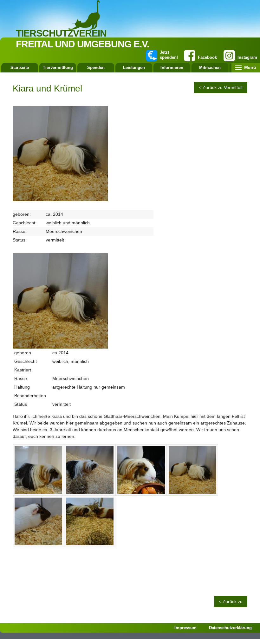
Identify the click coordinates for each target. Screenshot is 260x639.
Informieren (171, 67)
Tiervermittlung (58, 67)
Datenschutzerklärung (230, 627)
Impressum (185, 627)
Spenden (96, 67)
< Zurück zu (231, 601)
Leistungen (134, 67)
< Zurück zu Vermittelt (221, 87)
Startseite (19, 67)
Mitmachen (210, 67)
